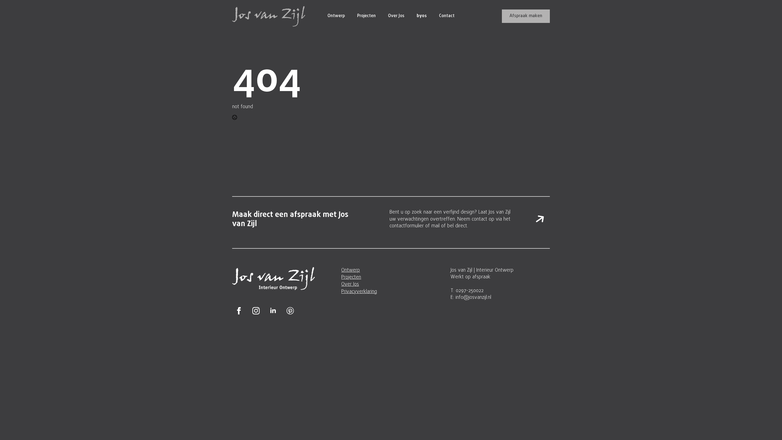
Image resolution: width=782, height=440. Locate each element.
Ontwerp (336, 16)
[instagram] (256, 310)
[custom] (290, 310)
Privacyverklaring (359, 291)
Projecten (366, 16)
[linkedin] (273, 310)
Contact (447, 16)
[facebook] (239, 310)
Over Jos (396, 16)
